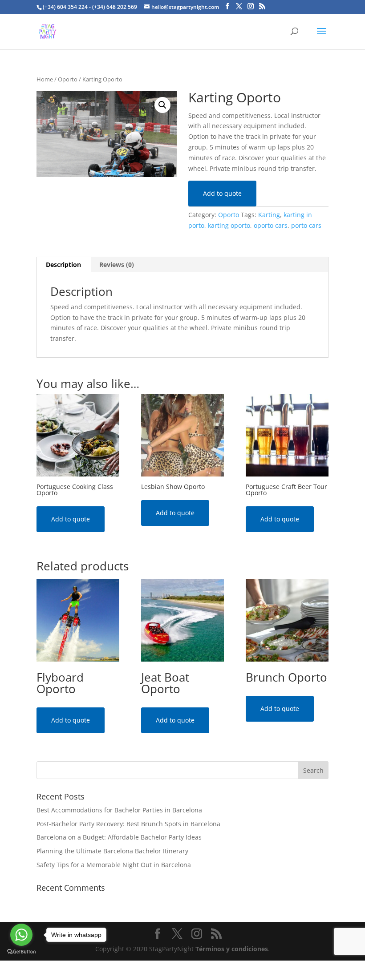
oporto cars (271, 225)
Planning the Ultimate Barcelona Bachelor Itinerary (112, 851)
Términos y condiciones (231, 949)
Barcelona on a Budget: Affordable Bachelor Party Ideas (119, 837)
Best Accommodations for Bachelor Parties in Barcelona (119, 810)
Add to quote (222, 193)
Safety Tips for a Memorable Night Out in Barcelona (113, 864)
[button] (162, 105)
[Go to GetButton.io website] (21, 952)
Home (44, 79)
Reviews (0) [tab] (116, 264)
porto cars (306, 225)
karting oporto (229, 225)
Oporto (67, 79)
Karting (269, 214)
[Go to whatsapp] (21, 935)
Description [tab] (63, 264)
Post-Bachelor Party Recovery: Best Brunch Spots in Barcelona (128, 824)
